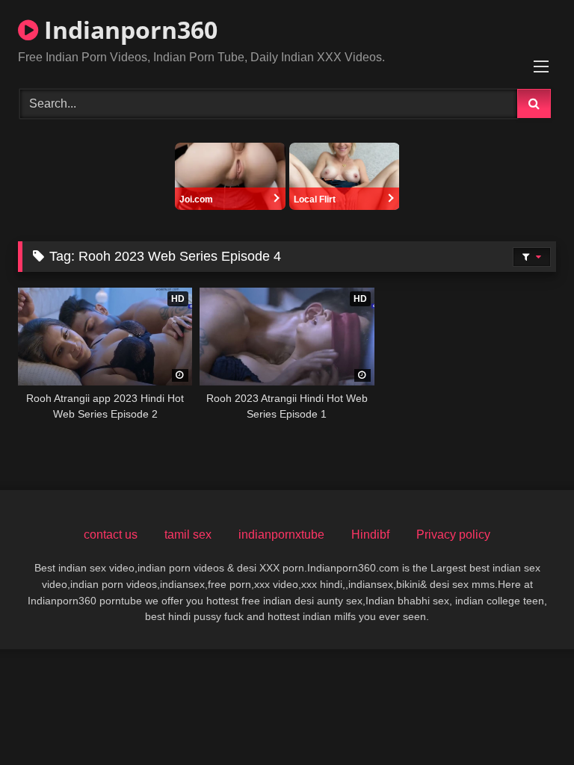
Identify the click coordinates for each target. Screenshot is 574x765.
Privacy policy (453, 534)
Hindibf (370, 534)
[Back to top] (527, 720)
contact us (111, 534)
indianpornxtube (281, 534)
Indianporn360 (127, 29)
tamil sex (188, 534)
